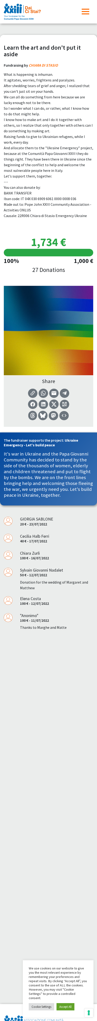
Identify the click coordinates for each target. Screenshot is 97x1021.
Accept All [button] (65, 1007)
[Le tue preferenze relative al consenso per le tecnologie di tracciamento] (88, 1012)
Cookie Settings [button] (41, 1007)
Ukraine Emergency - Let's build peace (41, 442)
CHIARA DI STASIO (43, 65)
